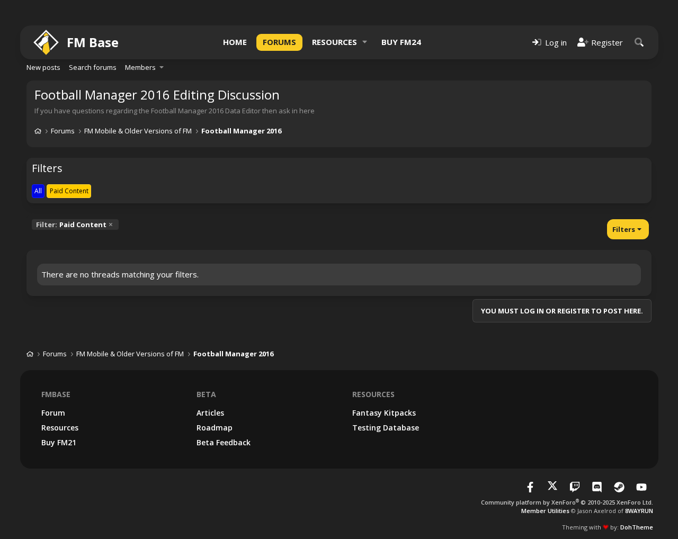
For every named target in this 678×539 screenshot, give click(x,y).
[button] (365, 42)
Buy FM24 (401, 42)
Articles (210, 413)
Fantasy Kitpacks (384, 413)
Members (140, 67)
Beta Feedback (224, 442)
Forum (53, 413)
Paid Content (71, 224)
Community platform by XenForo (567, 502)
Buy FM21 (58, 442)
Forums (279, 42)
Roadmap (215, 428)
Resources (334, 42)
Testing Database (385, 428)
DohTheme (636, 527)
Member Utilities (545, 511)
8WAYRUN (639, 511)
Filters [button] (623, 229)
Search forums (93, 67)
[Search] (639, 42)
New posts (43, 67)
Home (235, 42)
